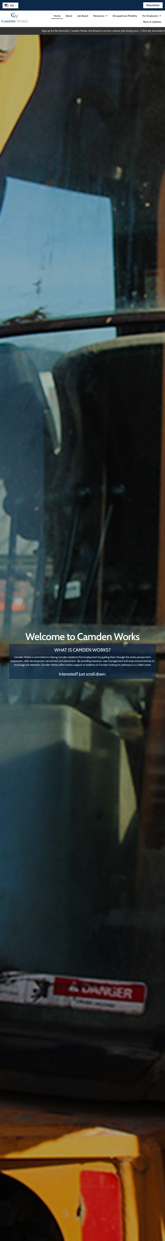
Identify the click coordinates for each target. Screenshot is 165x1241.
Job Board (82, 15)
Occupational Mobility (125, 15)
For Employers (150, 15)
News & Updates (152, 21)
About (69, 15)
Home (57, 15)
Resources (98, 15)
